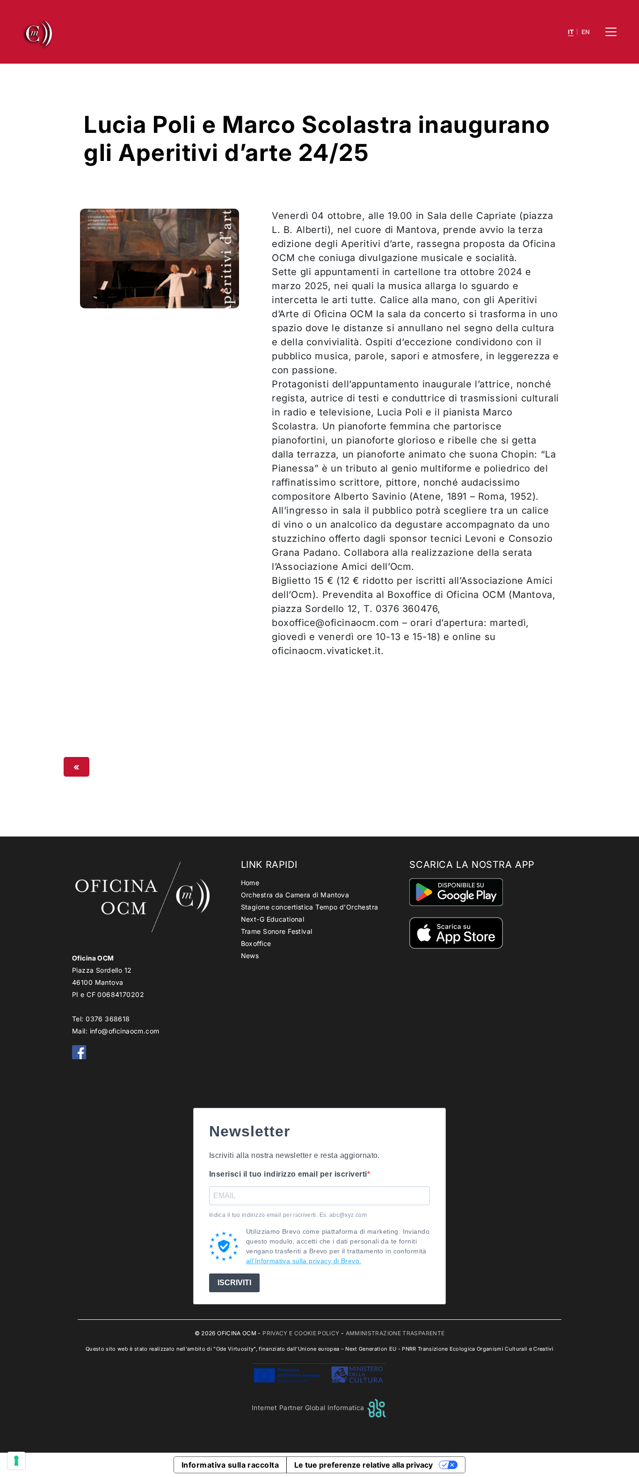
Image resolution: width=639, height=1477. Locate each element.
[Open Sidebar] (611, 31)
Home (250, 883)
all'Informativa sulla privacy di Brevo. (303, 1261)
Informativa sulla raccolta (230, 1465)
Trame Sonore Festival (276, 931)
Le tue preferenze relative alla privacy (363, 1465)
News (250, 956)
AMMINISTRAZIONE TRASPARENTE (395, 1333)
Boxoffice (256, 943)
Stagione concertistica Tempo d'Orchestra (309, 907)
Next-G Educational (273, 919)
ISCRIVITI (234, 1283)
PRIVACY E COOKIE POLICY (300, 1333)
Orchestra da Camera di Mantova (295, 895)
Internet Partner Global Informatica (309, 1408)
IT (571, 32)
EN (585, 32)
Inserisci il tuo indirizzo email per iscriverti (288, 1174)
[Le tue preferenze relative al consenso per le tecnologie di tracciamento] (16, 1461)
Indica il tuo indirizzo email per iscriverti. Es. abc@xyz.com (288, 1215)
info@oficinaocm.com (125, 1031)
